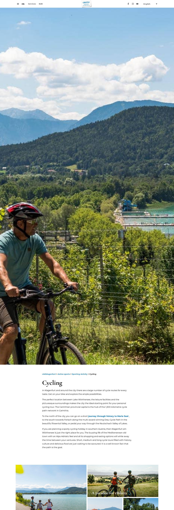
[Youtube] (137, 4)
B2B (41, 4)
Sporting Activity (79, 374)
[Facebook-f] (128, 4)
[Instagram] (133, 4)
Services (32, 4)
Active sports (64, 374)
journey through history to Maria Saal (108, 416)
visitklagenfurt (49, 374)
